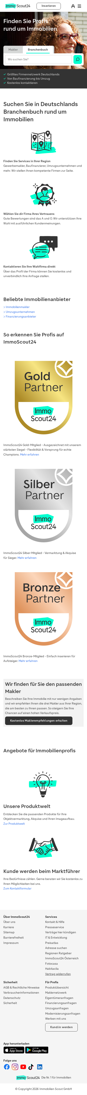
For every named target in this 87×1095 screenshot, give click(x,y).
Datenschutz (11, 998)
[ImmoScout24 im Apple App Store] (14, 1052)
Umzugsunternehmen (20, 312)
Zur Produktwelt (14, 824)
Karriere (8, 927)
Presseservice (54, 927)
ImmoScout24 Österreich (62, 958)
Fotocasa (51, 963)
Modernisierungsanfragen (62, 1013)
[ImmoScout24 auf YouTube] (23, 1069)
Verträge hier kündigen (60, 932)
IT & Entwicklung (56, 937)
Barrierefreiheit (13, 937)
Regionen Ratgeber (58, 953)
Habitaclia (52, 969)
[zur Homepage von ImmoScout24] (17, 7)
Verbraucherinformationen (21, 992)
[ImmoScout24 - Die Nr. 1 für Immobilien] (28, 1077)
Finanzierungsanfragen (61, 1003)
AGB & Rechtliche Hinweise (21, 987)
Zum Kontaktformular (17, 888)
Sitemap (9, 932)
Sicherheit (10, 1003)
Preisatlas (51, 943)
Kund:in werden (61, 1027)
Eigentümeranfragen (59, 998)
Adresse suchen (56, 948)
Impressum (11, 943)
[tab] (13, 49)
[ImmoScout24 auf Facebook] (7, 1069)
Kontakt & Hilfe (54, 922)
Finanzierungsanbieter (21, 316)
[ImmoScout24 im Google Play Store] (36, 1052)
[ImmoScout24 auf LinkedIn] (39, 1069)
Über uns (9, 922)
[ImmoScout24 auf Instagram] (15, 1069)
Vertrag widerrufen (58, 974)
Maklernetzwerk (56, 992)
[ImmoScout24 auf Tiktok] (31, 1069)
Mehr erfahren (29, 454)
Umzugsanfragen (57, 1008)
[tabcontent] (43, 59)
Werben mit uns (55, 1018)
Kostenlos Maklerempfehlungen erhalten (38, 720)
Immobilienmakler (18, 307)
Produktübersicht (57, 987)
